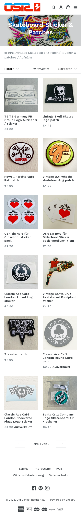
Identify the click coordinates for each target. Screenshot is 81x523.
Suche (24, 468)
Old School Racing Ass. (31, 499)
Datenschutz (58, 475)
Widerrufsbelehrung (28, 475)
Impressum (42, 468)
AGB (59, 468)
